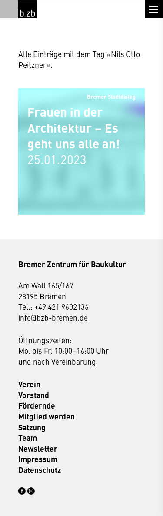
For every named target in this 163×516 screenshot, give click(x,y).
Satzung (32, 427)
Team (27, 437)
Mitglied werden (46, 416)
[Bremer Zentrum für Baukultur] (27, 9)
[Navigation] (154, 9)
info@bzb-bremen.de (53, 317)
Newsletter (37, 448)
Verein (29, 384)
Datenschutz (39, 470)
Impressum (37, 459)
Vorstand (33, 395)
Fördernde (36, 405)
